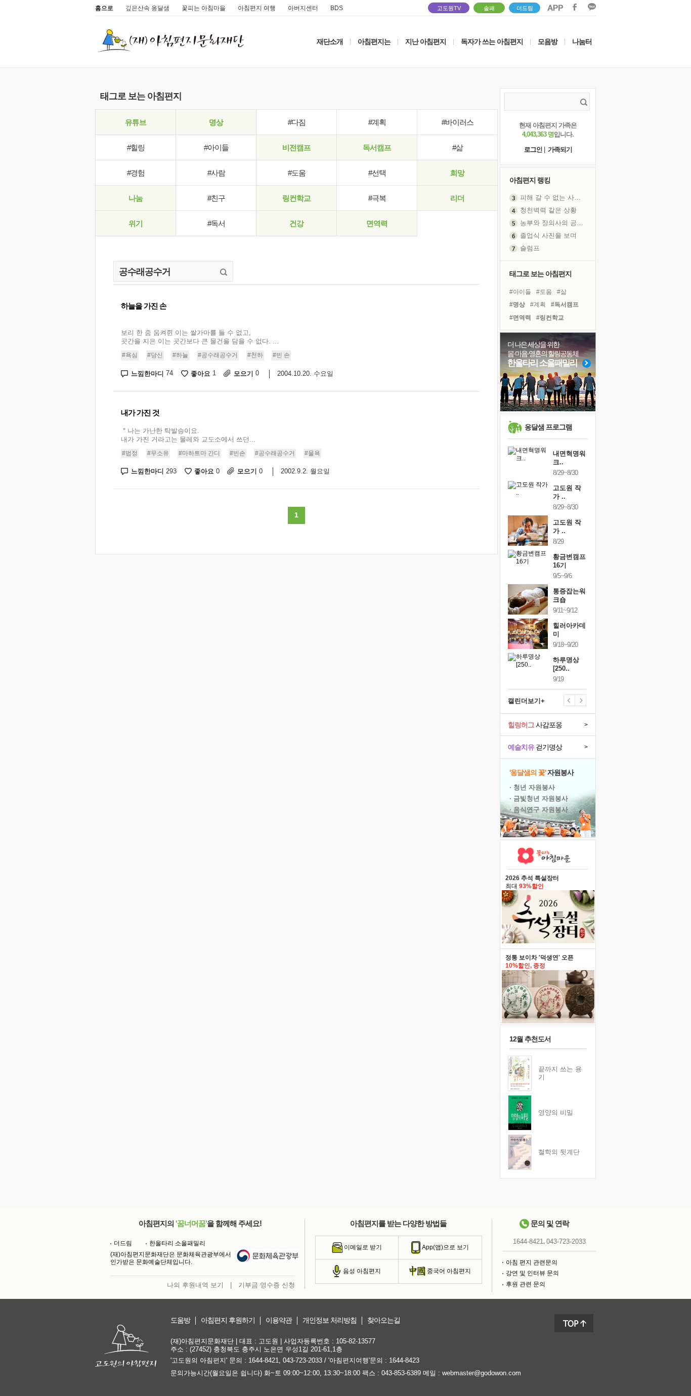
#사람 (216, 172)
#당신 (155, 355)
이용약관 (279, 1320)
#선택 (377, 172)
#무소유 (158, 453)
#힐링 (136, 147)
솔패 (489, 8)
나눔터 (582, 41)
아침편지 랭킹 (529, 180)
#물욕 (312, 453)
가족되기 (560, 149)
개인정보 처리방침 (330, 1320)
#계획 (377, 122)
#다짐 (297, 122)
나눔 (135, 198)
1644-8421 (528, 1241)
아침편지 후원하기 (228, 1320)
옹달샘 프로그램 (548, 427)
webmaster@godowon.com (481, 1373)
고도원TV (449, 8)
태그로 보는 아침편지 (540, 274)
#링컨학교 (550, 317)
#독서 (216, 223)
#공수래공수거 (218, 355)
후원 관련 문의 (525, 1284)
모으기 (246, 373)
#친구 (216, 198)
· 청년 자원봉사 (532, 787)
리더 (457, 198)
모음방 (547, 41)
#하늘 (180, 355)
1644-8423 (404, 1360)
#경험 (136, 172)
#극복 (377, 198)
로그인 (533, 149)
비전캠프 (296, 147)
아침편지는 (374, 41)
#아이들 (216, 147)
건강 (296, 223)
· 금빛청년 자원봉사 (538, 798)
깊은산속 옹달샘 (147, 8)
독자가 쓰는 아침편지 (492, 41)
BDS (336, 8)
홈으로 (104, 8)
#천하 (255, 355)
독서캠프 (377, 147)
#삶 (457, 147)
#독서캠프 (565, 304)
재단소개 (330, 41)
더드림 (524, 8)
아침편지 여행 (257, 8)
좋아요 (203, 373)
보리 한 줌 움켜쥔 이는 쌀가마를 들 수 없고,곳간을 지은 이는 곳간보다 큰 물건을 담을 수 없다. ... (200, 337)
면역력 (376, 223)
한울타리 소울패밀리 (177, 1243)
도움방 (180, 1320)
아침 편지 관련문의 (531, 1262)
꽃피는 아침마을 (204, 8)
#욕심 (130, 355)
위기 (135, 223)
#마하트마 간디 (199, 453)
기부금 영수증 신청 (266, 1285)
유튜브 (135, 122)
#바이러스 (457, 122)
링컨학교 (296, 198)
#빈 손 (281, 355)
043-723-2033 (566, 1241)
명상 (216, 122)
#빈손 (237, 453)
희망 (457, 172)
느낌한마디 (152, 373)
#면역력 (520, 317)
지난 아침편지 (425, 41)
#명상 (517, 304)
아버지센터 (303, 8)
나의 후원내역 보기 (195, 1285)
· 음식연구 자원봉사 (538, 809)
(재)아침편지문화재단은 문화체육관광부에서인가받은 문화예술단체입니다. (170, 1258)
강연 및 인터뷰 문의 (532, 1273)
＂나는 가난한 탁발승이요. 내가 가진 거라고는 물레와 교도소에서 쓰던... (188, 435)
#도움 (297, 172)
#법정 (130, 453)
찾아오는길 (383, 1320)
